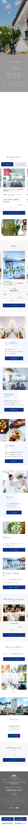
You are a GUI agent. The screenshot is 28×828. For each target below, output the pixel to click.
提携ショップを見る (14, 587)
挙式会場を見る (14, 358)
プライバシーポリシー (10, 804)
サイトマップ (19, 804)
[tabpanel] (14, 187)
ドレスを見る (14, 512)
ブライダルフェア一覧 (14, 213)
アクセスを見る (14, 735)
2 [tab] (12, 208)
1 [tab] (10, 208)
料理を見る (14, 461)
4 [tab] (15, 208)
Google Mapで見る (14, 783)
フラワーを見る (14, 550)
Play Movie (14, 84)
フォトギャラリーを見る (14, 659)
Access (8, 800)
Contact (21, 800)
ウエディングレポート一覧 (14, 635)
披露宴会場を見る (14, 409)
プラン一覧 (14, 305)
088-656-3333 (15, 790)
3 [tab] (14, 208)
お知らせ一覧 (14, 760)
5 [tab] (17, 208)
